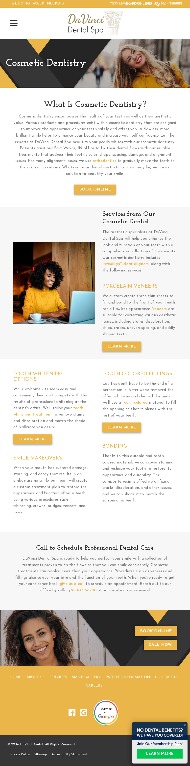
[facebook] (72, 712)
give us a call (72, 584)
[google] (84, 712)
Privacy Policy (19, 754)
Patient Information (128, 677)
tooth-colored (135, 403)
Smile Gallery (86, 677)
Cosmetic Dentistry (46, 63)
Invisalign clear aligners (125, 264)
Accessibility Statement (70, 754)
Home (16, 677)
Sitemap (40, 754)
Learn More (121, 346)
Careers (94, 686)
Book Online (138, 3)
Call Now (160, 645)
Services (58, 677)
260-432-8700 (171, 3)
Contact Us (167, 677)
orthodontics (104, 161)
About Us (35, 677)
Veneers (159, 309)
